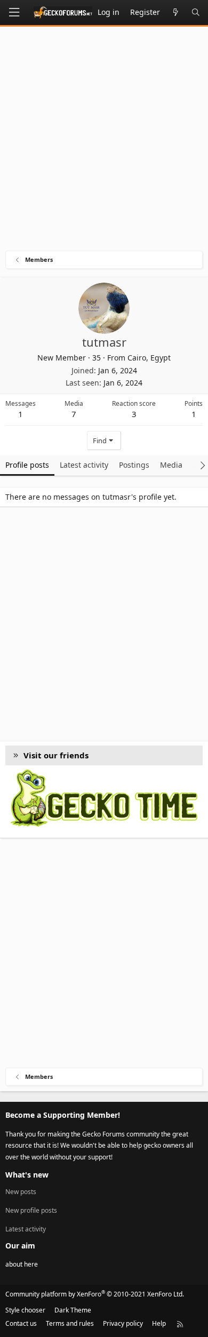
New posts (20, 1192)
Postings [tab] (134, 465)
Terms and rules (70, 1323)
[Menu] (14, 12)
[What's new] (175, 13)
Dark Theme (72, 1310)
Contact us (21, 1323)
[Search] (196, 13)
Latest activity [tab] (84, 465)
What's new (27, 1175)
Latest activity (25, 1229)
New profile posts (31, 1210)
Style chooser (25, 1310)
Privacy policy (123, 1323)
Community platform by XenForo (94, 1294)
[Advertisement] (104, 141)
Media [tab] (171, 465)
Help (159, 1323)
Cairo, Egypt (149, 358)
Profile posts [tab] (27, 465)
